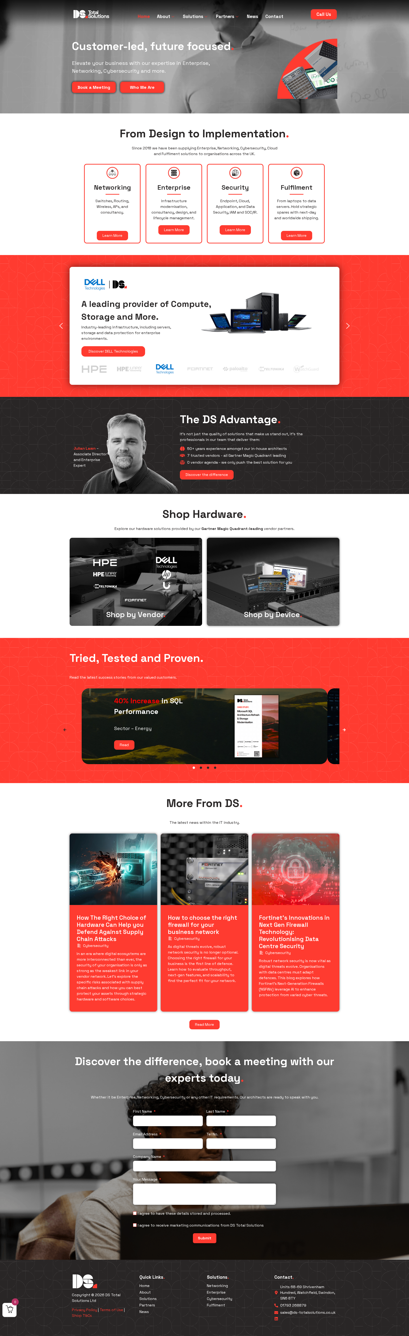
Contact (274, 16)
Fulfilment (216, 1305)
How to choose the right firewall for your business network (202, 925)
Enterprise (216, 1292)
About (163, 16)
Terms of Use (111, 1309)
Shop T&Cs (82, 1315)
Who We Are (142, 87)
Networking (217, 1285)
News (252, 16)
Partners (225, 16)
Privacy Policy (84, 1309)
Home (144, 16)
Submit (204, 1238)
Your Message (145, 1179)
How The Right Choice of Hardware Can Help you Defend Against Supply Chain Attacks (111, 928)
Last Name (215, 1111)
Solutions (193, 16)
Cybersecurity (95, 945)
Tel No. (212, 1134)
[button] (61, 326)
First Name (142, 1111)
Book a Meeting (94, 87)
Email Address (145, 1134)
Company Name (147, 1156)
